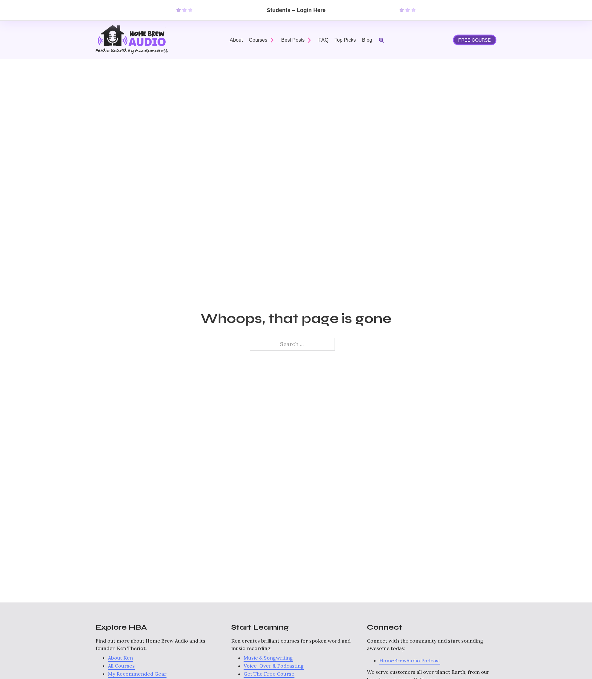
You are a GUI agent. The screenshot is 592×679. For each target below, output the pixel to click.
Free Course (474, 39)
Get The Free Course (269, 674)
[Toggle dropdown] (272, 40)
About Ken (120, 658)
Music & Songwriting (268, 658)
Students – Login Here (296, 10)
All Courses (121, 666)
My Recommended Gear (137, 674)
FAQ (323, 40)
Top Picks (345, 40)
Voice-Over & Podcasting (274, 666)
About (236, 40)
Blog (367, 40)
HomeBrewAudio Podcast (409, 660)
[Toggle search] (381, 40)
